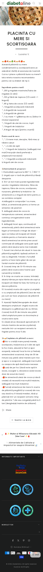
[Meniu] (3, 3)
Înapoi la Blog (23, 420)
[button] (34, 3)
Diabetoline (17, 564)
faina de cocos (16, 103)
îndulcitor (19, 126)
